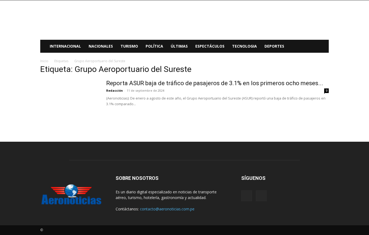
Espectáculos (209, 46)
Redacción (114, 90)
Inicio (44, 61)
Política (154, 46)
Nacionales (101, 46)
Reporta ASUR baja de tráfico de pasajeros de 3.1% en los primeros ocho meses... (214, 83)
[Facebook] (246, 195)
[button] (322, 46)
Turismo (129, 46)
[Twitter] (261, 195)
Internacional (65, 46)
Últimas (179, 46)
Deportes (274, 46)
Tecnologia (244, 46)
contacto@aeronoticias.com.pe (167, 208)
